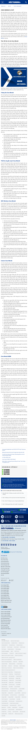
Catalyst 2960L (17, 697)
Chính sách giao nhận (5, 565)
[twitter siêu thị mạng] (4, 544)
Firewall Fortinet (18, 676)
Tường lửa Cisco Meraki (7, 93)
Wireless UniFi (10, 713)
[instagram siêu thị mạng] (9, 544)
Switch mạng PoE (4, 625)
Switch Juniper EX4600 (5, 615)
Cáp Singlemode (11, 676)
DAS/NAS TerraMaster (5, 651)
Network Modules (19, 709)
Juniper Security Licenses (14, 703)
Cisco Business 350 (13, 705)
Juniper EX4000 (18, 680)
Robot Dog (11, 674)
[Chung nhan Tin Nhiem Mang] (15, 552)
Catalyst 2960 (4, 697)
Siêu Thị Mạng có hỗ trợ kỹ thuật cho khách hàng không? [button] (13, 497)
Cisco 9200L (18, 684)
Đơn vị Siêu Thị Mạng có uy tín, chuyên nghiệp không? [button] (13, 501)
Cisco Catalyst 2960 (5, 585)
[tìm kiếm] (26, 2)
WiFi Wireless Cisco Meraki (8, 201)
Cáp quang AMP (4, 682)
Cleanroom (10, 665)
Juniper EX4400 (21, 688)
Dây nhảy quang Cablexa (6, 620)
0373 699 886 (5, 540)
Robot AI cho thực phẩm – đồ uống (7, 655)
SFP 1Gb (19, 705)
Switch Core (24, 692)
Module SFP (4, 707)
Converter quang (11, 684)
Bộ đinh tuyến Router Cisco (6, 600)
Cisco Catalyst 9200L (5, 593)
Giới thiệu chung (4, 558)
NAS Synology (18, 649)
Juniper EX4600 (4, 684)
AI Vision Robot (19, 663)
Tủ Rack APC (11, 653)
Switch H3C (4, 647)
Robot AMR (21, 661)
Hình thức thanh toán (5, 568)
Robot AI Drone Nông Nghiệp (7, 661)
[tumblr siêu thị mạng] (16, 544)
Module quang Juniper (19, 713)
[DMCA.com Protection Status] (4, 607)
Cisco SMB (18, 699)
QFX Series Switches (13, 688)
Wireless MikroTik (5, 645)
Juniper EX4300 (4, 701)
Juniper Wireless (21, 695)
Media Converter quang (5, 622)
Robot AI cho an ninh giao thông (7, 672)
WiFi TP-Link (17, 651)
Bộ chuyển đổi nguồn (5, 640)
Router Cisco (24, 697)
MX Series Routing (5, 690)
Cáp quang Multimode (5, 618)
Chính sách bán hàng (5, 563)
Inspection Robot (4, 663)
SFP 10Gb (9, 707)
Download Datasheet (5, 573)
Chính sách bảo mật (5, 561)
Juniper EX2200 (17, 686)
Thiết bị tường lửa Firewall (6, 602)
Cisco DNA (3, 715)
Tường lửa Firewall (11, 709)
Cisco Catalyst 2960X (5, 586)
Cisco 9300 (11, 686)
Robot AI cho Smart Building (18, 667)
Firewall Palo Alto (17, 674)
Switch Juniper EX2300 (5, 611)
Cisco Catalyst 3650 (5, 590)
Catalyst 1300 (11, 682)
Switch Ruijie (16, 647)
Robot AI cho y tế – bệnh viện (7, 667)
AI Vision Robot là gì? (6, 457)
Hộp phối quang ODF (5, 627)
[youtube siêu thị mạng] (7, 544)
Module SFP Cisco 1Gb (5, 597)
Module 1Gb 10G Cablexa (5, 628)
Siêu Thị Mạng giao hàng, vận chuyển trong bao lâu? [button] (12, 504)
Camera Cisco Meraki (6, 261)
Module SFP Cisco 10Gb (5, 598)
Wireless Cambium (11, 649)
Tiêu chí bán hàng (4, 559)
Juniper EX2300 (4, 676)
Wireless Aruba (21, 643)
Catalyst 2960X (10, 697)
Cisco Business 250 (5, 705)
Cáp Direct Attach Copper (15, 640)
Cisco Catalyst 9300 (5, 595)
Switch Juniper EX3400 (5, 613)
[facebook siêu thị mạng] (2, 544)
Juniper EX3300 (17, 692)
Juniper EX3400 (4, 678)
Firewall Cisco (4, 711)
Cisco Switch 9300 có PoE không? (9, 459)
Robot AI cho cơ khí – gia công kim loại (8, 657)
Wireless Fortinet (14, 643)
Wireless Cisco (4, 709)
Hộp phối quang (4, 686)
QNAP (12, 651)
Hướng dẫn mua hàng (5, 570)
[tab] (14, 494)
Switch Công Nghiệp (5, 695)
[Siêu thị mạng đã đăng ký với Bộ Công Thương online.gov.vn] (5, 552)
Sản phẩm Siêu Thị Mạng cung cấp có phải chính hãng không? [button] (13, 494)
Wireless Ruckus (12, 645)
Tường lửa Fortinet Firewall (6, 616)
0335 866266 (12, 537)
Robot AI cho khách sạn (17, 659)
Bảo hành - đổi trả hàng (5, 566)
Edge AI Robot (4, 665)
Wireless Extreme (19, 645)
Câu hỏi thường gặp (5, 571)
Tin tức (9, 6)
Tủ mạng (9, 711)
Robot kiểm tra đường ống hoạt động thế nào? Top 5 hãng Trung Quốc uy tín (13, 462)
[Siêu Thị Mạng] (14, 2)
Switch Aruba (22, 647)
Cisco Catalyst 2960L (5, 588)
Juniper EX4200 (12, 699)
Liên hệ (2, 575)
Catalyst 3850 (10, 692)
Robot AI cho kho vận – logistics (20, 653)
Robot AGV (15, 661)
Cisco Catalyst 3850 (5, 592)
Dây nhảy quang (4, 680)
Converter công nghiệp (5, 623)
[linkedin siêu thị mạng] (11, 544)
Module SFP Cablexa (5, 688)
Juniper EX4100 (17, 682)
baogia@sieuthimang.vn (19, 512)
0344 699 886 (5, 537)
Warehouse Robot (12, 663)
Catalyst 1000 (18, 678)
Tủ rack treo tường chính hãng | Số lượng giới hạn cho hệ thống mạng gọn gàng (13, 455)
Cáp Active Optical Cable (6, 643)
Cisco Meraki (21, 707)
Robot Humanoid (4, 674)
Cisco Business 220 (5, 703)
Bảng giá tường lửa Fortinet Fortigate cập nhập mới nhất (13, 452)
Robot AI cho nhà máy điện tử (7, 659)
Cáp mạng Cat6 (22, 711)
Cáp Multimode (11, 678)
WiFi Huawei (4, 649)
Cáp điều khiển (4, 713)
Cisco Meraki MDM (6, 356)
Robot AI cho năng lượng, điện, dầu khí (8, 670)
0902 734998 (12, 540)
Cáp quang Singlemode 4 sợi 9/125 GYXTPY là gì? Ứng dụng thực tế (14, 450)
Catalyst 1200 (11, 680)
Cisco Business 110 (19, 701)
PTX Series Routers (13, 690)
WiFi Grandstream (5, 653)
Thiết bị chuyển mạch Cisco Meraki (10, 161)
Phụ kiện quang (11, 701)
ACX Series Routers (13, 695)
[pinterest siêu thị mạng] (13, 544)
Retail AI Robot (22, 665)
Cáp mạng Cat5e (15, 711)
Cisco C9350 (20, 690)
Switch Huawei (9, 647)
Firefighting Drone (17, 672)
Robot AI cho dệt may (18, 655)
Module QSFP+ (14, 707)
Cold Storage (16, 665)
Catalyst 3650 (4, 692)
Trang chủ (3, 6)
